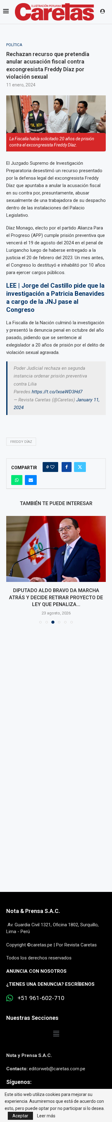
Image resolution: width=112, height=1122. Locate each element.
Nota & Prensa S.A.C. (33, 911)
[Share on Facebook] (67, 467)
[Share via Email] (31, 480)
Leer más (46, 1116)
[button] (11, 569)
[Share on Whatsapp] (16, 480)
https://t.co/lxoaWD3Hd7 (57, 392)
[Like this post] (52, 467)
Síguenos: (18, 1082)
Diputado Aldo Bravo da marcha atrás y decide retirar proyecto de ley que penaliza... (56, 598)
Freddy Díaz (21, 442)
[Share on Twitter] (80, 467)
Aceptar (20, 1115)
